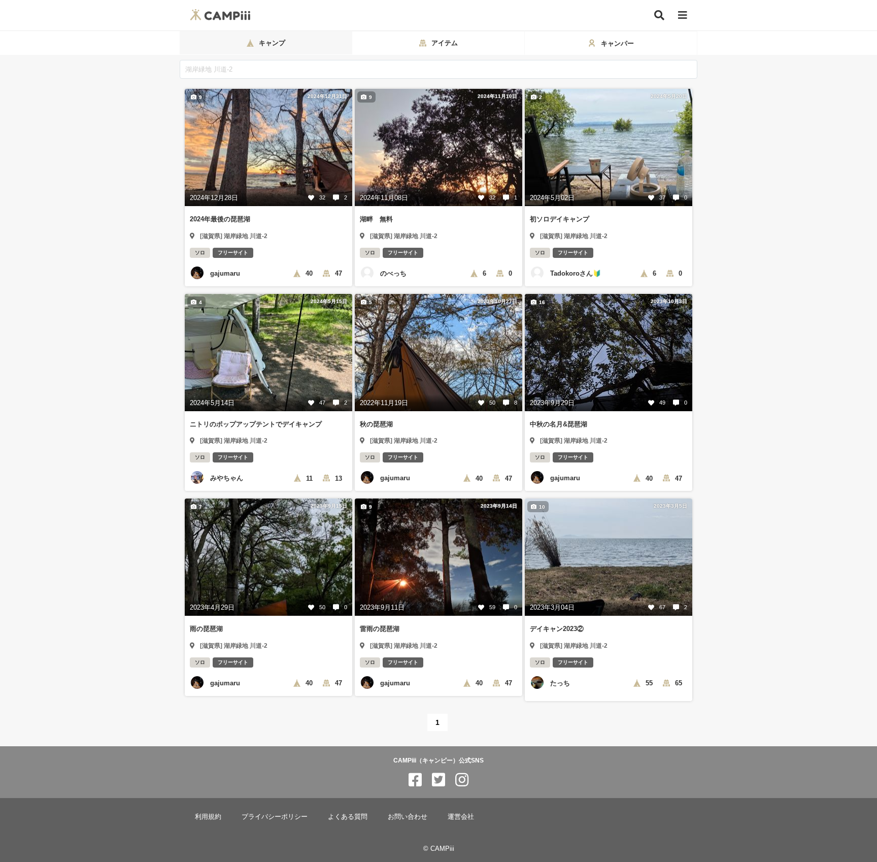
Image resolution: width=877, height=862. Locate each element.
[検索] (659, 15)
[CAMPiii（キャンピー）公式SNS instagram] (461, 780)
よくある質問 (347, 816)
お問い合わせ (407, 816)
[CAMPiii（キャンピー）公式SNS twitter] (438, 780)
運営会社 (461, 816)
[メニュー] (682, 15)
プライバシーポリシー (275, 816)
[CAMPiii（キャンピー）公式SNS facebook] (415, 780)
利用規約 (208, 816)
